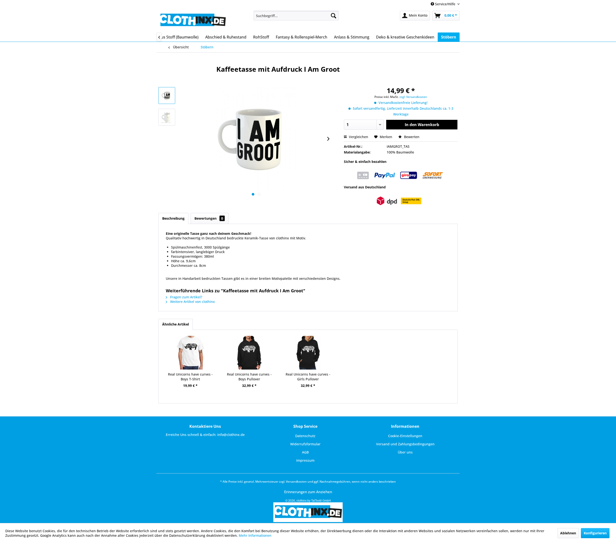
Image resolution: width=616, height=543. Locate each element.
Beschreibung (173, 218)
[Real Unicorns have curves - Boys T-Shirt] (190, 353)
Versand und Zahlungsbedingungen (405, 444)
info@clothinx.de (231, 434)
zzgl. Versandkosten (413, 97)
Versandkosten (296, 481)
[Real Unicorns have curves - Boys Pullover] (249, 353)
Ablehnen (568, 533)
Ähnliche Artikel (175, 324)
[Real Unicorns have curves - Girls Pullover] (308, 353)
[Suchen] (333, 15)
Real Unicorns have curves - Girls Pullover (308, 376)
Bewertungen (208, 218)
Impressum (305, 460)
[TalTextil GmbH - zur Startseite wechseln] (192, 20)
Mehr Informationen (255, 535)
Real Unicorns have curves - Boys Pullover (249, 376)
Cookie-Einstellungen (405, 436)
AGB (305, 452)
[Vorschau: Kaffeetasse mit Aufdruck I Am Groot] (166, 95)
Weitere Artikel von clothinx (192, 301)
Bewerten (411, 136)
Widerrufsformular (305, 444)
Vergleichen (358, 136)
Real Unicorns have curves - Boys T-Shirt (190, 376)
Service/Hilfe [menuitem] (445, 4)
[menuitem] (296, 15)
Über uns (405, 452)
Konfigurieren (595, 533)
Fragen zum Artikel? (185, 297)
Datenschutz (305, 436)
